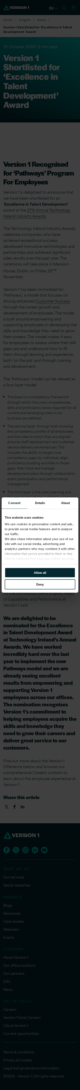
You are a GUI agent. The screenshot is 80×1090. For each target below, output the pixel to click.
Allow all (40, 572)
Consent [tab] (14, 503)
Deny (40, 584)
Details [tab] (40, 503)
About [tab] (65, 503)
